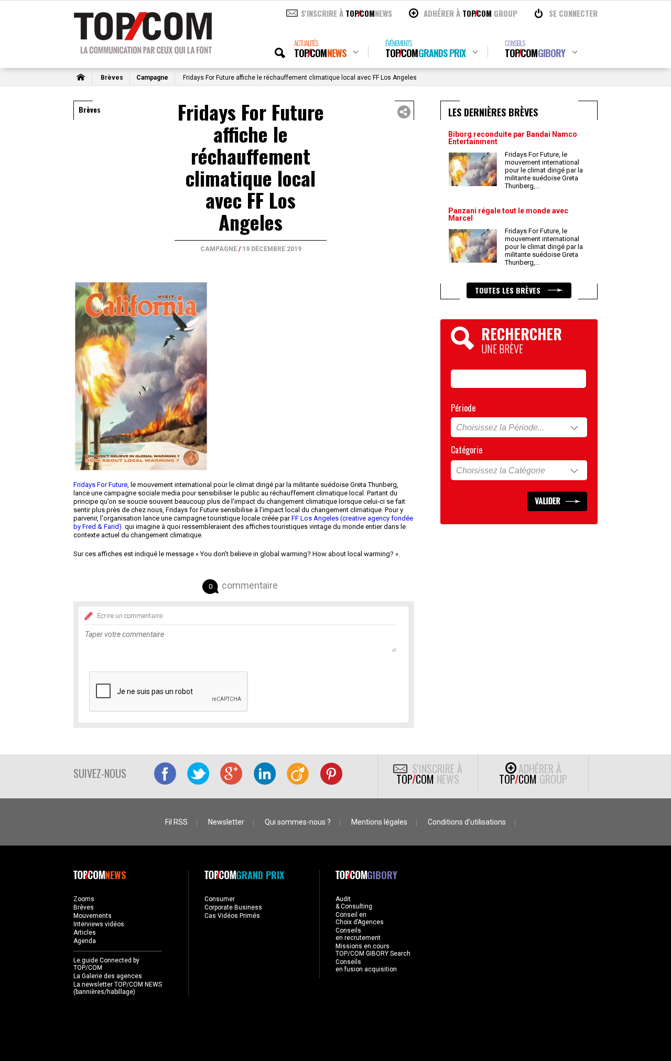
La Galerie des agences (107, 976)
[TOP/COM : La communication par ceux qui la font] (142, 50)
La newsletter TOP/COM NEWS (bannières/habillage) (117, 988)
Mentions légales (379, 822)
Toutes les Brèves (509, 290)
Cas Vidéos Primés (232, 915)
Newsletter (226, 822)
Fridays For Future (100, 485)
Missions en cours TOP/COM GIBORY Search (373, 950)
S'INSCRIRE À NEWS (346, 13)
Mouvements (92, 915)
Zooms (83, 899)
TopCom (320, 49)
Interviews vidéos (98, 924)
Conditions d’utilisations (467, 822)
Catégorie (466, 450)
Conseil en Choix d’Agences (360, 918)
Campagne (152, 77)
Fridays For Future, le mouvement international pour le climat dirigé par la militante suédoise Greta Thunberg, (544, 170)
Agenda (84, 941)
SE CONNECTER (573, 13)
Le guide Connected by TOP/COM (106, 964)
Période (463, 408)
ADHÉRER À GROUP (470, 13)
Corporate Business (233, 907)
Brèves (112, 77)
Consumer (219, 899)
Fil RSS (176, 822)
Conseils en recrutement (358, 934)
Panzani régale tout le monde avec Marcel (508, 214)
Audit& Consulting (354, 902)
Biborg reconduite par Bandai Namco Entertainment (512, 138)
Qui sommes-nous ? (298, 822)
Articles (84, 932)
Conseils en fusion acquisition (366, 965)
